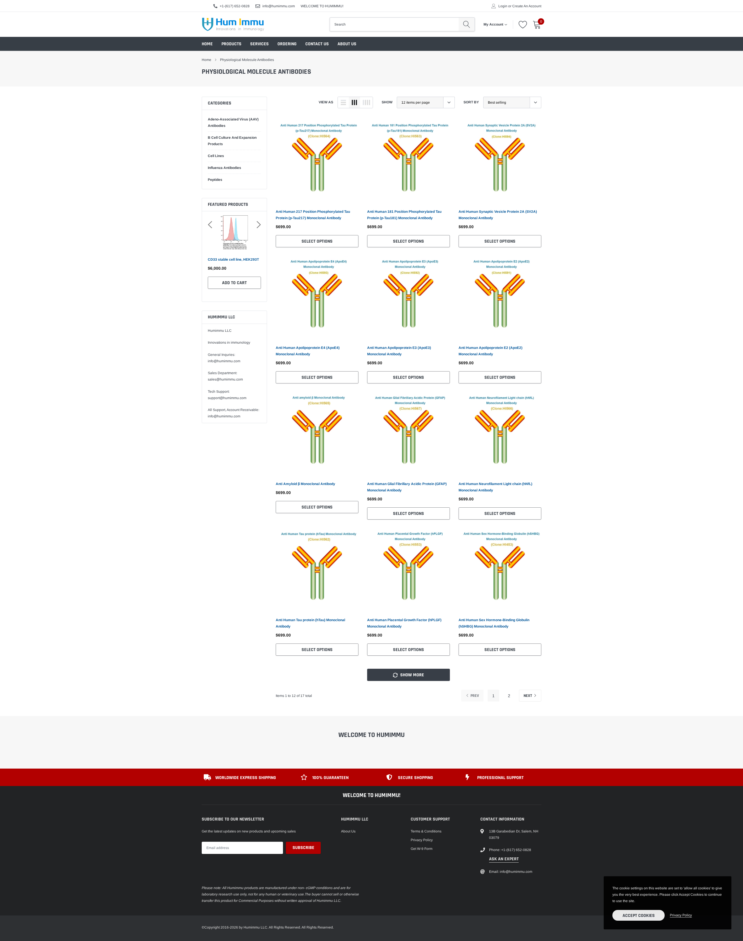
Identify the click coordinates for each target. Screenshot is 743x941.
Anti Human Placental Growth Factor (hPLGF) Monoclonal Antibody (404, 623)
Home (207, 44)
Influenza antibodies (224, 168)
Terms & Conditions (426, 831)
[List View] (343, 102)
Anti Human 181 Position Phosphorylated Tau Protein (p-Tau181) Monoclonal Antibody (404, 215)
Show (387, 102)
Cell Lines (216, 156)
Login (502, 6)
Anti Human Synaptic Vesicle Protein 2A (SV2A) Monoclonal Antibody (498, 215)
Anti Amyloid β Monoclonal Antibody (305, 484)
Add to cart (234, 289)
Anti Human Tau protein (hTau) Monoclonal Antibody (310, 623)
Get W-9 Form (421, 849)
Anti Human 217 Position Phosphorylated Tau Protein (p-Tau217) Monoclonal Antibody (313, 215)
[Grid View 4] (366, 102)
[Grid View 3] (354, 102)
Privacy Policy (422, 840)
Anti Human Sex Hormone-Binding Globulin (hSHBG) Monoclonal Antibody (494, 623)
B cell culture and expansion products (232, 141)
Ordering (287, 44)
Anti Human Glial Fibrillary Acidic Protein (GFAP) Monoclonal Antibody (407, 487)
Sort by (471, 102)
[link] (317, 161)
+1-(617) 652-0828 (235, 6)
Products (231, 44)
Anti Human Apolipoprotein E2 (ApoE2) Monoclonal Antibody (490, 351)
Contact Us (317, 44)
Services (259, 44)
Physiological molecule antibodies (247, 60)
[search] (467, 24)
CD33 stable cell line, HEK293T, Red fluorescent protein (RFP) (233, 262)
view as (326, 102)
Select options (317, 241)
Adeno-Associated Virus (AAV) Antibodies (233, 122)
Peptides (215, 180)
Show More (411, 675)
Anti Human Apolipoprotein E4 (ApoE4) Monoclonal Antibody (308, 351)
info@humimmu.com (278, 6)
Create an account (526, 6)
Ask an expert (504, 859)
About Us (347, 44)
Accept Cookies (639, 916)
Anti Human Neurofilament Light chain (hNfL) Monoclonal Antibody (495, 487)
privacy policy (681, 915)
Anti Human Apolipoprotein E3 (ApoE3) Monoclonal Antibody (399, 351)
